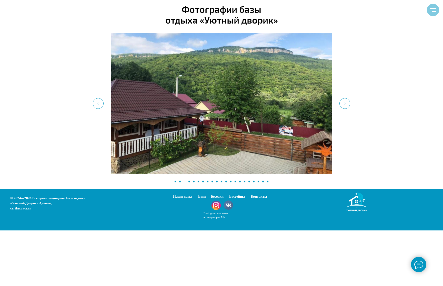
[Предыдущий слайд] (98, 103)
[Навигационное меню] (433, 10)
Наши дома (182, 196)
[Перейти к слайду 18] (254, 182)
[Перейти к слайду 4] (189, 182)
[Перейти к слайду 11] (221, 182)
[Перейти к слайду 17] (249, 182)
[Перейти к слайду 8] (208, 182)
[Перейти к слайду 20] (263, 182)
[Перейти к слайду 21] (268, 182)
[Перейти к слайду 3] (185, 182)
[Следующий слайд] (344, 103)
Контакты (259, 196)
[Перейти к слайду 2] (180, 182)
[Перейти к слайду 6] (198, 182)
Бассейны (237, 196)
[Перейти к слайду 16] (245, 182)
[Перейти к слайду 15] (240, 182)
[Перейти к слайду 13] (231, 182)
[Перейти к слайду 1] (175, 182)
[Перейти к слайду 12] (226, 182)
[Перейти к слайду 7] (203, 182)
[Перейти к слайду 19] (258, 182)
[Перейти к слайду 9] (212, 182)
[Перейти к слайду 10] (217, 182)
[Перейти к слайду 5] (194, 182)
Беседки (217, 196)
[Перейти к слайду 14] (235, 182)
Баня (202, 196)
